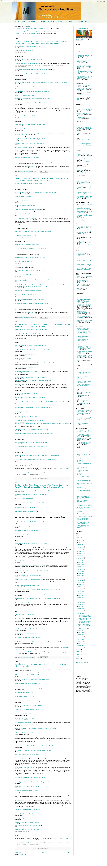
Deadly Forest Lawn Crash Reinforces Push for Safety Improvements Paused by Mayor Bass (84, 96)
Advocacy (51, 21)
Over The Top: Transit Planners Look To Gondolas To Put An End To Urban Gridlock (34, 433)
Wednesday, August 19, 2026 (83, 400)
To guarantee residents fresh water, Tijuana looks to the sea (84, 352)
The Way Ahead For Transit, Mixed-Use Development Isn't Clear (29, 294)
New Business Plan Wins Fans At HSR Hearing (25, 235)
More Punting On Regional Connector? (23, 412)
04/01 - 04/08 (81, 608)
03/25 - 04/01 (81, 610)
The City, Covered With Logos (21, 55)
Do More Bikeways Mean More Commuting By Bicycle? (27, 709)
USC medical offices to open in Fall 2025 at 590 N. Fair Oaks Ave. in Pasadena (84, 197)
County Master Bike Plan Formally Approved (25, 201)
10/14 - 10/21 (81, 558)
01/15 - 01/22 (81, 643)
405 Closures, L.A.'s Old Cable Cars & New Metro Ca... (84, 628)
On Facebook (80, 473)
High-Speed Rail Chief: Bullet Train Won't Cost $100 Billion (28, 371)
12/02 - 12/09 (81, 546)
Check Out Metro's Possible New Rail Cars (24, 696)
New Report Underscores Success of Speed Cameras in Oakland (84, 140)
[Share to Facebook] (45, 172)
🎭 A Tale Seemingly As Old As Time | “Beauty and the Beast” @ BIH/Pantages (84, 206)
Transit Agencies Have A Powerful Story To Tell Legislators (28, 628)
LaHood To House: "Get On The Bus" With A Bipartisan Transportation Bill (31, 543)
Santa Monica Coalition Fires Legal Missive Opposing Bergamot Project (31, 442)
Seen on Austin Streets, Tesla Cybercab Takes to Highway (28, 33)
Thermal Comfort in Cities (82, 423)
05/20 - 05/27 (81, 595)
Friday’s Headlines (81, 99)
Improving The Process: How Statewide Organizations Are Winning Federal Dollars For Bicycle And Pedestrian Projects (42, 423)
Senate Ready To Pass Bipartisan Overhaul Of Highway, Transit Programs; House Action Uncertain (37, 455)
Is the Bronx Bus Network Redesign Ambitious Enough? (84, 173)
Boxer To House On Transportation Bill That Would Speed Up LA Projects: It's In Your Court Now (37, 192)
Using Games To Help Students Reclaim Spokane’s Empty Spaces (84, 320)
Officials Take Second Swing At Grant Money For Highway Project (30, 124)
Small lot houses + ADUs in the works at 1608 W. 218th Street (83, 182)
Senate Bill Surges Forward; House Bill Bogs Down (26, 451)
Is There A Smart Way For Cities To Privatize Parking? (27, 534)
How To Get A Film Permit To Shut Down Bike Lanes (27, 530)
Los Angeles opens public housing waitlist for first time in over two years (84, 356)
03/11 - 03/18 (81, 613)
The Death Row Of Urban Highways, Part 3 (24, 498)
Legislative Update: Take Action (83, 117)
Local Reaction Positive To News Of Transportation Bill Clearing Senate (31, 102)
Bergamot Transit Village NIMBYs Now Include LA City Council (29, 341)
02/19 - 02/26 (81, 634)
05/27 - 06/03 (81, 593)
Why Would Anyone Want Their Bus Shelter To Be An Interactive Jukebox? (32, 303)
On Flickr (79, 458)
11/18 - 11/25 (81, 549)
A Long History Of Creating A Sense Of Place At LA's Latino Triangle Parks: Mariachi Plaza (35, 745)
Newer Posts (18, 852)
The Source (30, 166)
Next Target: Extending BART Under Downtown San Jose (28, 575)
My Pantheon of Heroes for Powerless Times (82, 281)
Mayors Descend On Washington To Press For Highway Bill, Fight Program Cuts (33, 750)
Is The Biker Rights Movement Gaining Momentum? (26, 393)
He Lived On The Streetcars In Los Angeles (24, 95)
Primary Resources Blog (82, 457)
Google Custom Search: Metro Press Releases (83, 478)
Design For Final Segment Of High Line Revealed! (26, 354)
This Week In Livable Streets (83, 85)
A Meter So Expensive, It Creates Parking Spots (26, 107)
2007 (78, 656)
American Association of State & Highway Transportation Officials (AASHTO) (84, 497)
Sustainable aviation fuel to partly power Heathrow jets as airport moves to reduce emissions (84, 262)
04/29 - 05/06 (81, 600)
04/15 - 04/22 (81, 604)
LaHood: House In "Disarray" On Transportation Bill (26, 539)
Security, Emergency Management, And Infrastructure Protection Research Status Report (35, 589)
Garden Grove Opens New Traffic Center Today (25, 367)
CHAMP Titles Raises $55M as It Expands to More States (28, 35)
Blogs (24, 21)
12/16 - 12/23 (81, 542)
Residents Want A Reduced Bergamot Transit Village (27, 585)
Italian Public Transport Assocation (84, 516)
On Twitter (79, 468)
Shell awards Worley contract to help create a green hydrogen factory (83, 254)
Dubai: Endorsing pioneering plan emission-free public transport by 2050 (84, 265)
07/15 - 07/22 (81, 580)
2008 (78, 654)
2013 (78, 537)
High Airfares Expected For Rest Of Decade (25, 718)
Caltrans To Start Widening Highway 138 (24, 50)
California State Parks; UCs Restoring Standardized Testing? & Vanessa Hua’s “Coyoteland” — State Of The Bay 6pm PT (84, 77)
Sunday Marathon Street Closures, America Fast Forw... (85, 625)
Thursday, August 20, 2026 (82, 398)
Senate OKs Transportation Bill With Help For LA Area (27, 244)
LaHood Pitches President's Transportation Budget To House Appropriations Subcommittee (35, 728)
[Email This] (41, 172)
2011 (78, 649)
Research (32, 21)
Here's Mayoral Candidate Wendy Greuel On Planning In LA (28, 526)
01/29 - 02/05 (81, 639)
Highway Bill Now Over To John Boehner (24, 214)
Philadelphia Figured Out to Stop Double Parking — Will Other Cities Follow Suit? (84, 128)
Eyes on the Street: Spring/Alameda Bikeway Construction (84, 89)
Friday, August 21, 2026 (82, 395)
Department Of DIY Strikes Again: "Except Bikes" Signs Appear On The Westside (33, 349)
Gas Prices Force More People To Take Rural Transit (27, 86)
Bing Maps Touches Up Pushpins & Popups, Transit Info (27, 46)
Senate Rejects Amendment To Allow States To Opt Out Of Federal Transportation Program (35, 459)
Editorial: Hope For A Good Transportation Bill (25, 205)
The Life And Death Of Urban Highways (24, 547)
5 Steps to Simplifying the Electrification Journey (82, 337)
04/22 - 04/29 (81, 602)
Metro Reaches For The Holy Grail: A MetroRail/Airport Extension (29, 115)
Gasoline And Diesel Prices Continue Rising (25, 516)
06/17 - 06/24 (81, 588)
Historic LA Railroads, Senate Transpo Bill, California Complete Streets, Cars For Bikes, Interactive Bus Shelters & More (42, 180)
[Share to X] (44, 172)
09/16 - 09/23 (81, 566)
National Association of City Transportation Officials (83, 523)
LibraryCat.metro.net (80, 39)
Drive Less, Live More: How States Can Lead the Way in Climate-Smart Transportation (84, 158)
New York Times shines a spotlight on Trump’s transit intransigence (84, 379)
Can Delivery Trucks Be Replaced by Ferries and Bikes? (28, 30)
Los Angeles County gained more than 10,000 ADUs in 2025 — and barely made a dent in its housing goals (84, 348)
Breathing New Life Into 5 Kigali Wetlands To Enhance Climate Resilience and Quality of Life (83, 300)
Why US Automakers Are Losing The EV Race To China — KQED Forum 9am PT (84, 71)
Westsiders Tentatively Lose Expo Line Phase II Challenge (28, 834)
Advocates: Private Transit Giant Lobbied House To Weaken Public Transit (32, 679)
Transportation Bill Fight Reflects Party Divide (25, 274)
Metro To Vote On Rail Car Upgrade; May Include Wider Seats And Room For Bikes (33, 407)
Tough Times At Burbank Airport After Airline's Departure (27, 809)
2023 (78, 533)
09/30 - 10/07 (81, 562)
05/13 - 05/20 (81, 597)
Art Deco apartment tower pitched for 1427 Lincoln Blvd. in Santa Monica (84, 194)
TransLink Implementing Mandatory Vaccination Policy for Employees (84, 332)
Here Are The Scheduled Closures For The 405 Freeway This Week (30, 521)
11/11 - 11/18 (81, 551)
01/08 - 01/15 (81, 645)
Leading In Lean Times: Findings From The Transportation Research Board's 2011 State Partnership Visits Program (41, 401)
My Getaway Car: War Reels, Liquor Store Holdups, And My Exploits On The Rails (33, 98)
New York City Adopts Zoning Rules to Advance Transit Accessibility (84, 334)
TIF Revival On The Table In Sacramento (24, 800)
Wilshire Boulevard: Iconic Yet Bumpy (23, 464)
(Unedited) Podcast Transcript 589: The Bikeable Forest (84, 411)
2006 (78, 658)
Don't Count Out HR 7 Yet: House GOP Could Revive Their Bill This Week (31, 503)
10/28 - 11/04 (81, 555)
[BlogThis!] (42, 172)
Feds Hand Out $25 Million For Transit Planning (25, 507)
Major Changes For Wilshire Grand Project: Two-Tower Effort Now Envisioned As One (34, 231)
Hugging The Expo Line (20, 384)
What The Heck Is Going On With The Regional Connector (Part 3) (30, 299)
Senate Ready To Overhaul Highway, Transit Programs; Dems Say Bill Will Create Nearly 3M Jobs (37, 594)
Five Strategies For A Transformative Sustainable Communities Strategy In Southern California (36, 362)
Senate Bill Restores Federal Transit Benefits (25, 240)
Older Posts (68, 852)
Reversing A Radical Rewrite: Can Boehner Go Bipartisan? (28, 438)
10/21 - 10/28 (81, 557)
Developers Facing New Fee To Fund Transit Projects (27, 63)
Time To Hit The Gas (19, 618)
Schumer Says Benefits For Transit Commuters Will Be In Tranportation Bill (32, 782)
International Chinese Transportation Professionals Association (83, 514)
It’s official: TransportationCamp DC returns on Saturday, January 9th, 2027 (84, 376)
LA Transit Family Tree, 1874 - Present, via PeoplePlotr (83, 467)
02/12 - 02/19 (81, 636)
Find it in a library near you (82, 662)
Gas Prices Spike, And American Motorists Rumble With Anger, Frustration (32, 91)
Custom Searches (81, 21)
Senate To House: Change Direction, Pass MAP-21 (26, 253)
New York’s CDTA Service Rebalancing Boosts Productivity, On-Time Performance (84, 231)
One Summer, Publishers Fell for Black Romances (84, 288)
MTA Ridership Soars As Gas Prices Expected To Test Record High (30, 565)
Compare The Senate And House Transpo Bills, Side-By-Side (28, 59)
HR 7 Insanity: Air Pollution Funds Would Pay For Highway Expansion (30, 377)
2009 (78, 653)
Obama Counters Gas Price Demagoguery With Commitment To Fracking (31, 429)
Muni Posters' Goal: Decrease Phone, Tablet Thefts (26, 416)
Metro (28, 26)
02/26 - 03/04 (81, 632)
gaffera (55, 862)
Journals (42, 21)
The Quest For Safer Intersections (22, 128)
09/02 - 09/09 (81, 569)
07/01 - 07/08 (81, 584)
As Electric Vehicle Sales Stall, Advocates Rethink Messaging (29, 31)
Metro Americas (80, 520)
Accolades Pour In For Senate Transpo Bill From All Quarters (28, 183)
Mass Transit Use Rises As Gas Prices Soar (25, 560)
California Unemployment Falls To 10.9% (24, 692)
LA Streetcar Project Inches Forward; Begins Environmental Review (30, 397)
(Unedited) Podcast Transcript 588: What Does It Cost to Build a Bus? (84, 420)
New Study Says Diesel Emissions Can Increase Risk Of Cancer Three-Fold (32, 571)
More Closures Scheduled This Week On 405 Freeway (27, 754)
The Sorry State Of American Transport (24, 602)
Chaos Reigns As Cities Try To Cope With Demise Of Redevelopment (30, 494)
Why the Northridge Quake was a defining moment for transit (84, 443)
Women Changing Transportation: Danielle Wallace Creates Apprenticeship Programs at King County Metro (84, 168)
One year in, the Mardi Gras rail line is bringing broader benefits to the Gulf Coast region (84, 372)
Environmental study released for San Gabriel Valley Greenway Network (84, 190)
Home (17, 21)
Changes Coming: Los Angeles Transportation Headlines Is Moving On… (84, 435)
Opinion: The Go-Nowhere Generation (23, 767)
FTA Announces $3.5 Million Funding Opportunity (83, 340)
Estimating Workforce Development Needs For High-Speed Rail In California (32, 69)
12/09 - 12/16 (81, 544)
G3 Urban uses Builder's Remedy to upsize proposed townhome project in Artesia (84, 186)
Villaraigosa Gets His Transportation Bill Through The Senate (28, 290)
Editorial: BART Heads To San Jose (23, 358)
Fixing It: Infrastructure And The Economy (24, 511)
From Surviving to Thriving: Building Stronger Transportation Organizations (84, 241)
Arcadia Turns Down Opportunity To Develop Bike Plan (27, 683)
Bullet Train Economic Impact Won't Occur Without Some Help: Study (30, 345)
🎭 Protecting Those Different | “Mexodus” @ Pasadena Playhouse (83, 219)
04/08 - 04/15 (81, 606)
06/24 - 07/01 (81, 586)
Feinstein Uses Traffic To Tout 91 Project (24, 714)
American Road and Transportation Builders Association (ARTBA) (84, 503)
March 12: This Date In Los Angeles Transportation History (28, 669)
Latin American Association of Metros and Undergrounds (83, 519)
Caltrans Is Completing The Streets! (23, 196)
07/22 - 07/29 (81, 579)
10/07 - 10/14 (81, 560)
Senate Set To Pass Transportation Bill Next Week (26, 790)
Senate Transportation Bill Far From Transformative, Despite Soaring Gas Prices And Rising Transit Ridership (39, 598)
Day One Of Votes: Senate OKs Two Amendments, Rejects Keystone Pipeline (32, 701)
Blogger (65, 862)
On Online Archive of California (83, 476)
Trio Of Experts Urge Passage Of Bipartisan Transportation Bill (29, 818)
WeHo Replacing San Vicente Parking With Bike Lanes (27, 637)
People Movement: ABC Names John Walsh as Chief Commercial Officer (84, 236)
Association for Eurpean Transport (84, 505)
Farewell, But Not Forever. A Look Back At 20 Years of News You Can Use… (84, 432)
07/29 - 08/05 (81, 577)
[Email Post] (38, 171)
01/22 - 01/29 (81, 641)
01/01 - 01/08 (81, 647)
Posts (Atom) (23, 854)
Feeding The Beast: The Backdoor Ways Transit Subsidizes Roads (30, 73)
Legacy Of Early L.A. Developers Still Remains (25, 737)
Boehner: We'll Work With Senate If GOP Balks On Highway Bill (29, 688)
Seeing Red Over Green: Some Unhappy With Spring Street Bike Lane (31, 138)
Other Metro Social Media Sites (83, 490)
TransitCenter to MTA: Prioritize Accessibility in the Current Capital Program (84, 163)
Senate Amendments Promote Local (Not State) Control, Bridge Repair (31, 446)
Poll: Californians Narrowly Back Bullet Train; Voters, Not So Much (30, 777)
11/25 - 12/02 (81, 547)
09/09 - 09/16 (81, 568)
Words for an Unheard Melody (83, 284)
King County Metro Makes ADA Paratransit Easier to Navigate (83, 245)
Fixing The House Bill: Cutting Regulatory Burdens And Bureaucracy (30, 78)
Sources (69, 21)
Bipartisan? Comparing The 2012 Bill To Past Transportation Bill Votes (31, 188)
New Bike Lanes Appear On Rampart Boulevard (25, 120)
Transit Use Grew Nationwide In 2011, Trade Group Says (27, 813)
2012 (78, 539)
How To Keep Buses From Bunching (23, 722)
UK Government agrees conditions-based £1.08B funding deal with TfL (84, 258)
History (60, 21)
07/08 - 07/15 (81, 582)
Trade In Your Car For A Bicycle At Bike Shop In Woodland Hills (29, 270)
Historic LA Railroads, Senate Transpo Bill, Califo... (84, 619)
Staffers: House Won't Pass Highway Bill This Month (27, 157)
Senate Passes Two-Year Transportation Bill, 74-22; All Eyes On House (31, 248)
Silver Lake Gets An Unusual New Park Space (25, 795)
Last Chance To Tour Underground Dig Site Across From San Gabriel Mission (32, 732)
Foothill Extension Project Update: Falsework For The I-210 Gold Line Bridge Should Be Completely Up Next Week (41, 82)
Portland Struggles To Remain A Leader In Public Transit (27, 579)
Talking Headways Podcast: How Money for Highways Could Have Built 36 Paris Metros (84, 145)
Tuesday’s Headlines (81, 106)
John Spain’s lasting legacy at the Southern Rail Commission (84, 385)
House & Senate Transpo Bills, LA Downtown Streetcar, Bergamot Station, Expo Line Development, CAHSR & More (43, 325)
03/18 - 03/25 (81, 612)
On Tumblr (79, 460)
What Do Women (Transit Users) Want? (24, 641)
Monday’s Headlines (81, 92)
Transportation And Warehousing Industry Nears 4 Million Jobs (29, 633)
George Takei (80, 446)
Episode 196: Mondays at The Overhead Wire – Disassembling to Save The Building (84, 417)
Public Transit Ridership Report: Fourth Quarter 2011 (26, 825)
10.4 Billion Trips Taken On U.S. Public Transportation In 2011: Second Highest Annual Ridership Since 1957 (39, 490)
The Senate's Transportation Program (23, 147)
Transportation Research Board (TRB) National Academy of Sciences (83, 526)
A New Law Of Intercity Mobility (22, 758)
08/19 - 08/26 (81, 571)
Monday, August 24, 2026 (82, 392)
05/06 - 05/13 (81, 599)
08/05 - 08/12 (81, 575)
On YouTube (79, 474)
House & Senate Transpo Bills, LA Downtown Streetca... (84, 622)
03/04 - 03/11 (81, 630)
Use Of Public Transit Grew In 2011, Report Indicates (27, 822)
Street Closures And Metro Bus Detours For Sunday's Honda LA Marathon (31, 610)
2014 (78, 535)
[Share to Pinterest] (47, 172)
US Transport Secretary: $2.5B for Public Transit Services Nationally (84, 269)
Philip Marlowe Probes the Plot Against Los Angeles (83, 291)
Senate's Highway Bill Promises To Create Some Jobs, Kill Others (30, 257)
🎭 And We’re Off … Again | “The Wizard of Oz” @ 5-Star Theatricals (84, 215)
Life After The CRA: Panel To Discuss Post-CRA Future (27, 227)
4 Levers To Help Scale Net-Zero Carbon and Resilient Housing (84, 305)
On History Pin (80, 461)
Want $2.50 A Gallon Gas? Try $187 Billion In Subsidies (27, 829)
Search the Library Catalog (82, 28)
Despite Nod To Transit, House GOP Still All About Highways (28, 705)
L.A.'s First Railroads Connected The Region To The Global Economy (30, 218)
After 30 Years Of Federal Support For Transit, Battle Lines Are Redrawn (31, 329)
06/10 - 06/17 (81, 590)
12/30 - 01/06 (81, 540)
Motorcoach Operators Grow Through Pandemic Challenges (83, 329)
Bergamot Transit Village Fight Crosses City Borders (27, 333)
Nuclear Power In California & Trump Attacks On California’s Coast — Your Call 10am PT (84, 55)
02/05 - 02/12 (81, 637)
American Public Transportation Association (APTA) (83, 501)
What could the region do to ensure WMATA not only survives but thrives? (84, 154)
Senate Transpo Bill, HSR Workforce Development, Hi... (85, 616)
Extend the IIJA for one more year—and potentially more (84, 382)
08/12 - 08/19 (81, 573)
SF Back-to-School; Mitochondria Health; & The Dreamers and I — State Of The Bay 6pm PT (84, 60)
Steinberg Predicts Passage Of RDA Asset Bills (25, 266)
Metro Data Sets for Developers (83, 488)
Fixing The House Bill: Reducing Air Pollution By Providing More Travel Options (33, 380)
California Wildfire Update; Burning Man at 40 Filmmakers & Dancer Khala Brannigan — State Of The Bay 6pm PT (84, 65)
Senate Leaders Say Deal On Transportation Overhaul (27, 786)
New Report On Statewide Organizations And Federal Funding (29, 420)
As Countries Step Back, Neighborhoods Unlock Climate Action (83, 312)
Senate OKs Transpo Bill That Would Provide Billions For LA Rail (29, 143)
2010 (78, 651)
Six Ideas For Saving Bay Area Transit (23, 261)
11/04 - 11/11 (81, 553)
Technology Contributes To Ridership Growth (25, 614)
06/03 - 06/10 (81, 591)
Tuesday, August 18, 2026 (82, 403)
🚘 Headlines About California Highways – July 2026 (83, 209)
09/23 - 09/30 (81, 564)
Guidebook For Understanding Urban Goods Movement (27, 209)
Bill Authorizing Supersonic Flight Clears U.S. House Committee (29, 28)
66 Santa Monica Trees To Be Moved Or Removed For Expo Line (29, 674)
